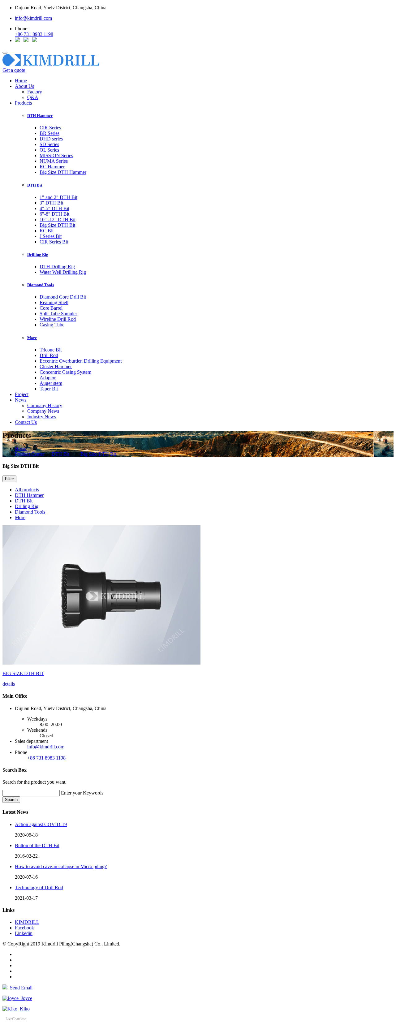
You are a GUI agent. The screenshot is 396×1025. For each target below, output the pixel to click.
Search (11, 799)
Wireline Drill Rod (58, 319)
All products (27, 489)
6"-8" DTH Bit (54, 214)
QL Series (49, 150)
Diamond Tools (30, 512)
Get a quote (13, 70)
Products (23, 103)
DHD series (51, 138)
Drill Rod (49, 355)
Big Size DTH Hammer (63, 172)
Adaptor (48, 377)
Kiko (23, 1008)
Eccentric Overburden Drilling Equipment (81, 361)
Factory (34, 91)
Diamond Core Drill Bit (63, 296)
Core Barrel (51, 308)
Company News (43, 411)
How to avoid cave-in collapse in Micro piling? (61, 866)
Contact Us (26, 422)
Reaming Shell (54, 302)
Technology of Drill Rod (39, 887)
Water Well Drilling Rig (63, 272)
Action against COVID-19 (41, 824)
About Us (24, 86)
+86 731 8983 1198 (34, 34)
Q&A (32, 97)
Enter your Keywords (82, 792)
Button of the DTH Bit (37, 845)
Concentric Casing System (65, 372)
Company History (44, 405)
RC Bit (47, 230)
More (20, 517)
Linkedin (23, 933)
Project (21, 394)
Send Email (19, 987)
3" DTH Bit (51, 202)
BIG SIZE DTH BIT (23, 673)
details (8, 684)
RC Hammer (52, 166)
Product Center (29, 454)
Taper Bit (49, 388)
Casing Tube (52, 324)
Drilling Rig (26, 506)
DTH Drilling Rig (57, 266)
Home (21, 80)
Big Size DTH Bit (57, 225)
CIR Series (50, 127)
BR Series (49, 133)
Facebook (24, 927)
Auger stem (51, 383)
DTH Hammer (29, 495)
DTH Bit (60, 454)
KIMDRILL (27, 922)
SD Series (49, 144)
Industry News (41, 416)
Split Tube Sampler (58, 313)
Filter (9, 478)
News (20, 400)
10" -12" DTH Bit (57, 219)
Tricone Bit (51, 349)
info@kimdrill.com (33, 18)
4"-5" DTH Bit (54, 208)
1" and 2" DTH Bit (58, 197)
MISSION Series (56, 155)
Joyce (25, 998)
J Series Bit (51, 236)
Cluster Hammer (56, 366)
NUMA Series (54, 161)
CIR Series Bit (54, 241)
